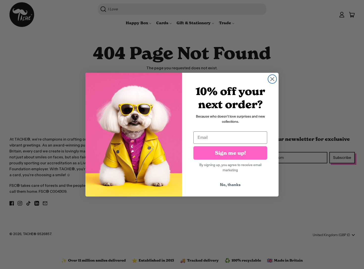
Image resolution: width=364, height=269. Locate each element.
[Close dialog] (272, 79)
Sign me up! (230, 153)
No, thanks (230, 184)
